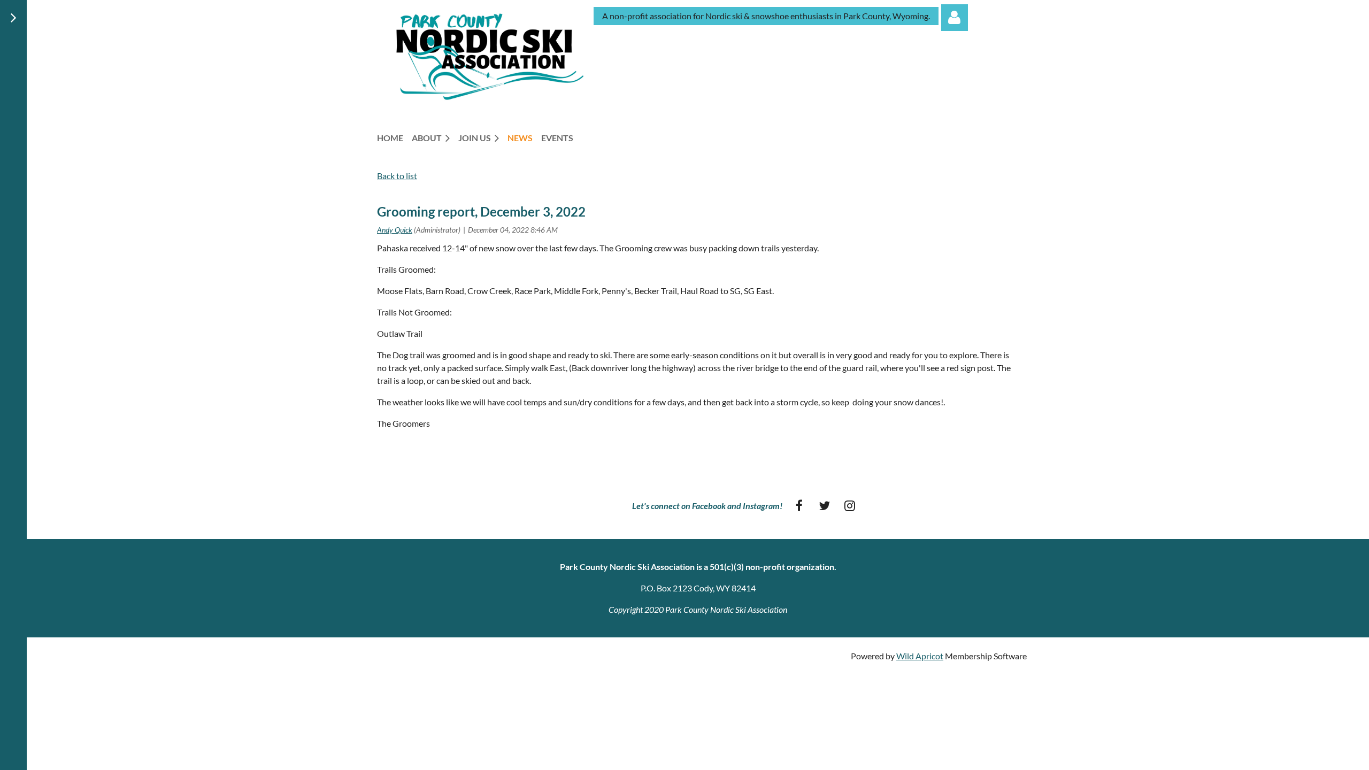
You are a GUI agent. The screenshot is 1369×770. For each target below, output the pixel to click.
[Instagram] (849, 505)
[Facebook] (799, 505)
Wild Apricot (919, 656)
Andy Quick (394, 229)
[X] (824, 505)
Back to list (397, 176)
